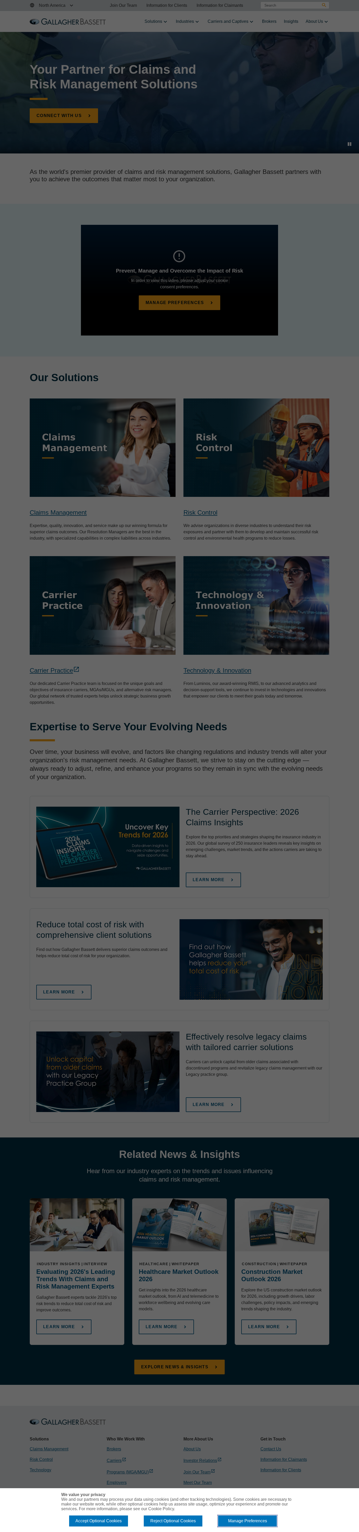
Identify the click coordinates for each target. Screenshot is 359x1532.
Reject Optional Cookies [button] (173, 1521)
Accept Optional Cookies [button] (98, 1521)
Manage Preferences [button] (247, 1521)
